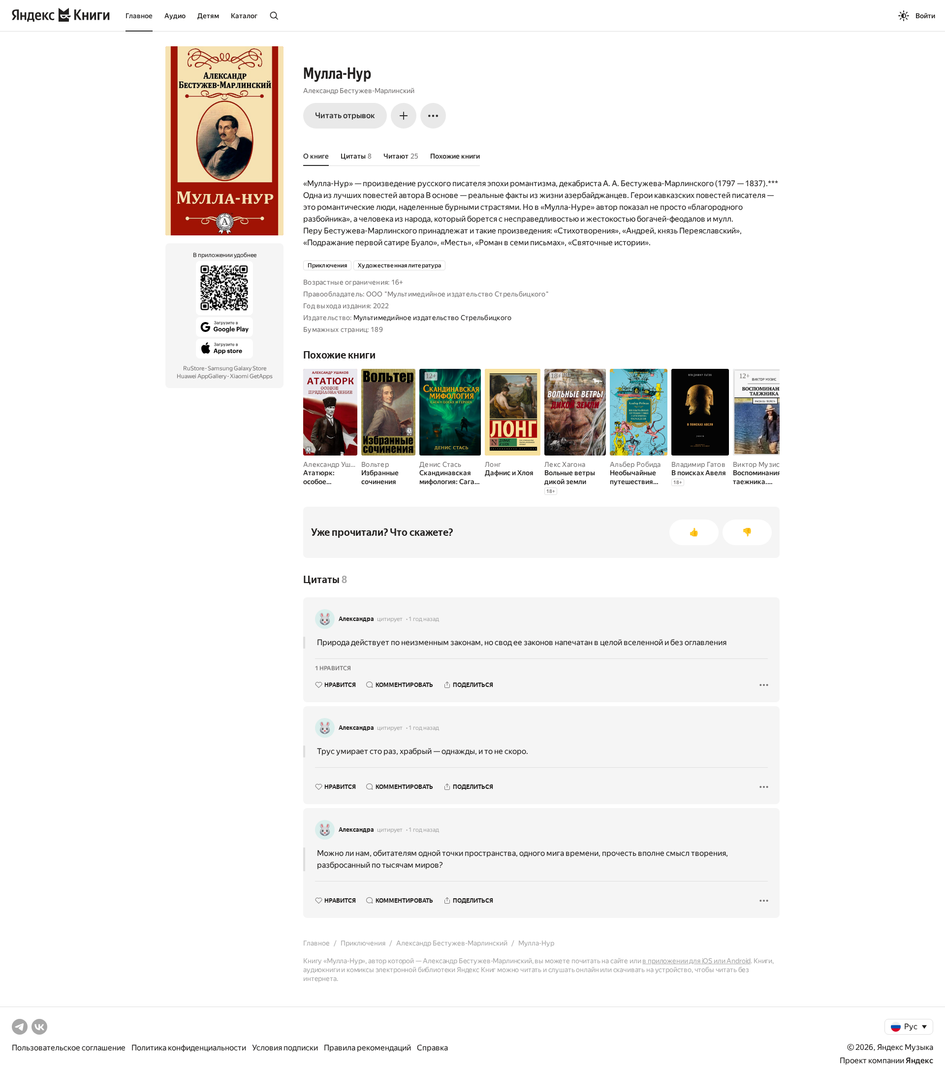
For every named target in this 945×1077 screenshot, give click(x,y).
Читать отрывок (345, 115)
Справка (432, 1047)
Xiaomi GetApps (251, 376)
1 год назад (424, 619)
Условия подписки (285, 1047)
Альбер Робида (635, 464)
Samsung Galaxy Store (237, 368)
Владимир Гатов (698, 464)
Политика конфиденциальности (188, 1047)
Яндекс (919, 1060)
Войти (925, 16)
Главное (139, 16)
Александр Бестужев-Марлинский (358, 91)
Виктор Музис (756, 464)
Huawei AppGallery (201, 376)
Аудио (175, 16)
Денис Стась (440, 464)
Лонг (493, 464)
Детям (208, 16)
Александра (356, 619)
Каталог (244, 16)
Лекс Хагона (564, 464)
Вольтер (375, 464)
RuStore (193, 368)
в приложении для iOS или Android (696, 961)
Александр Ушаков (334, 464)
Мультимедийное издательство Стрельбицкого (432, 318)
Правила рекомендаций (367, 1047)
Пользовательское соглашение (69, 1047)
